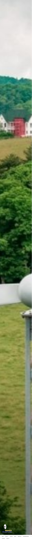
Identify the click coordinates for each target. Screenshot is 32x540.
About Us (7, 538)
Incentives (3, 538)
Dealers (15, 536)
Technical (11, 536)
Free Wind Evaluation (26, 536)
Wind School (19, 536)
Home (3, 536)
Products (6, 536)
